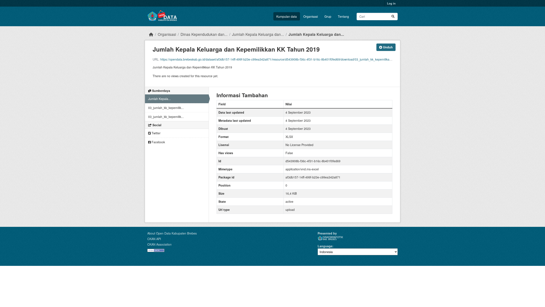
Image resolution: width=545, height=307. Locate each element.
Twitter (156, 133)
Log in (391, 3)
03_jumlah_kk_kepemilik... (166, 108)
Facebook (158, 142)
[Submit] (393, 16)
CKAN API (154, 239)
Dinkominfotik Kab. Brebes (330, 238)
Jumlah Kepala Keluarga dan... (258, 34)
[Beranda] (151, 34)
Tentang (343, 16)
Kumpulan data (286, 16)
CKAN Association (159, 244)
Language (325, 246)
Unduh (387, 47)
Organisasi (310, 16)
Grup (327, 16)
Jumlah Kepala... (159, 99)
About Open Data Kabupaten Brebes (172, 233)
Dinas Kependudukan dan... (204, 34)
